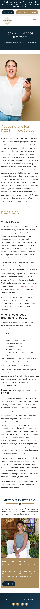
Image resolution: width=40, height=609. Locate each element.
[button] (34, 21)
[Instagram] (17, 604)
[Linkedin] (26, 604)
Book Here (8, 584)
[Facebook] (13, 604)
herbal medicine (27, 286)
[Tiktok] (22, 604)
